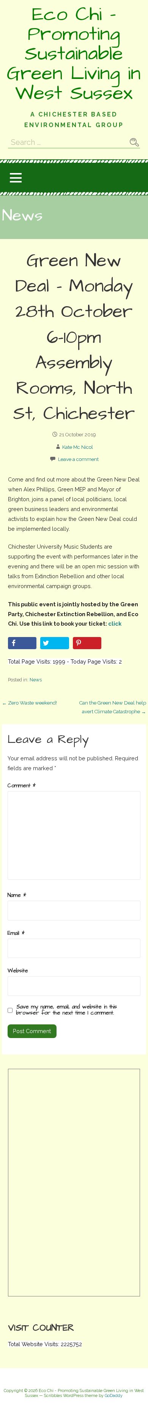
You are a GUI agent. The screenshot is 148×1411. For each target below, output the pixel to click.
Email (16, 933)
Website (18, 971)
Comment (22, 786)
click (114, 623)
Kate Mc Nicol (77, 447)
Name (17, 895)
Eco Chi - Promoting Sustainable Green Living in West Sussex (74, 54)
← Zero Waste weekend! (29, 703)
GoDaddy (114, 1395)
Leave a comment (78, 459)
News (36, 680)
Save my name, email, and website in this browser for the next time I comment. (66, 1010)
